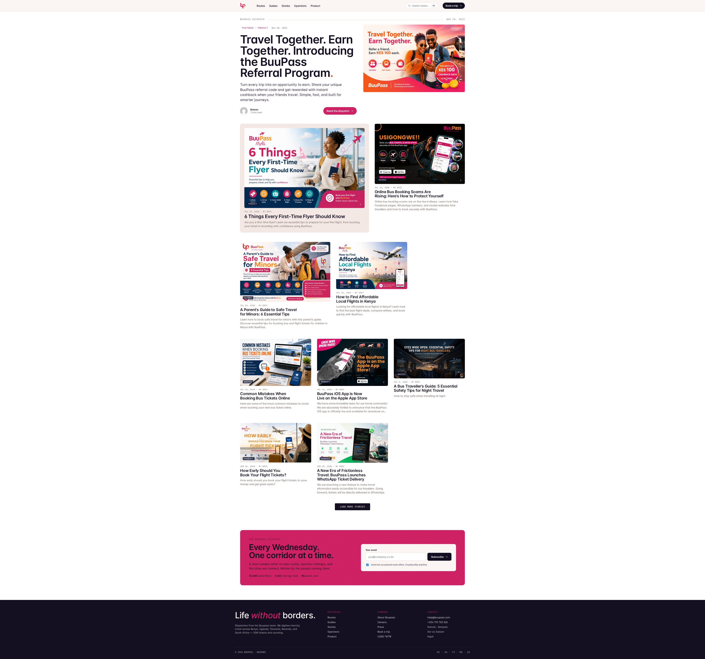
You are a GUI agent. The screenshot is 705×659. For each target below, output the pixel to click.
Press (380, 626)
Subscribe (437, 556)
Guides (273, 5)
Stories (286, 5)
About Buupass (386, 617)
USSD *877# (384, 636)
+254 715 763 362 (437, 622)
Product (315, 5)
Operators (300, 5)
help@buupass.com (438, 617)
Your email (371, 550)
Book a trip (452, 5)
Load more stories (352, 506)
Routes (261, 5)
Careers (382, 622)
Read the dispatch (338, 110)
